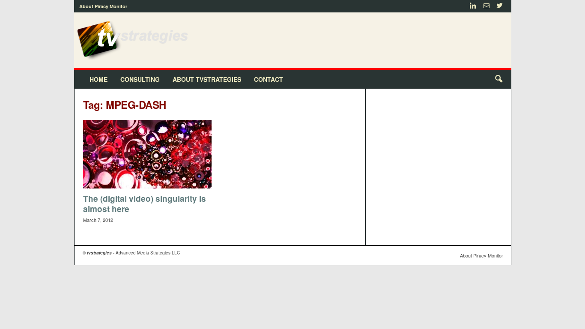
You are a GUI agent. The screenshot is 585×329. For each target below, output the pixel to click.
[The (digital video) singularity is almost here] (147, 154)
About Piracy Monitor (103, 6)
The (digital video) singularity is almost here (144, 204)
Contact (268, 79)
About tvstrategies (207, 79)
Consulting (140, 79)
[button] (498, 79)
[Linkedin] (473, 6)
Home (98, 79)
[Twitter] (500, 6)
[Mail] (486, 6)
